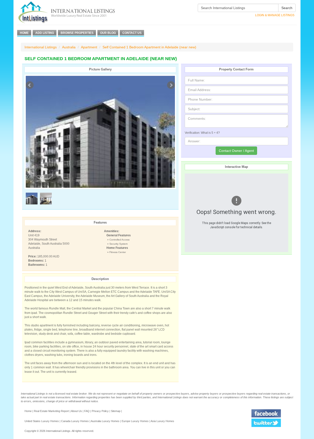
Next (171, 85)
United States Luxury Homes (42, 421)
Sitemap (115, 411)
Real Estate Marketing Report (51, 411)
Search (286, 8)
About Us (76, 411)
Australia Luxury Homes (105, 421)
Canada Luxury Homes (75, 421)
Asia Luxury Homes (162, 421)
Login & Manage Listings (274, 15)
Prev (30, 85)
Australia (69, 47)
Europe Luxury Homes (135, 421)
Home (24, 33)
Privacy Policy (100, 411)
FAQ (87, 411)
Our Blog (108, 33)
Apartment (89, 47)
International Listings (41, 47)
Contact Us (132, 33)
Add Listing (44, 33)
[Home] (75, 12)
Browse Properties (77, 33)
